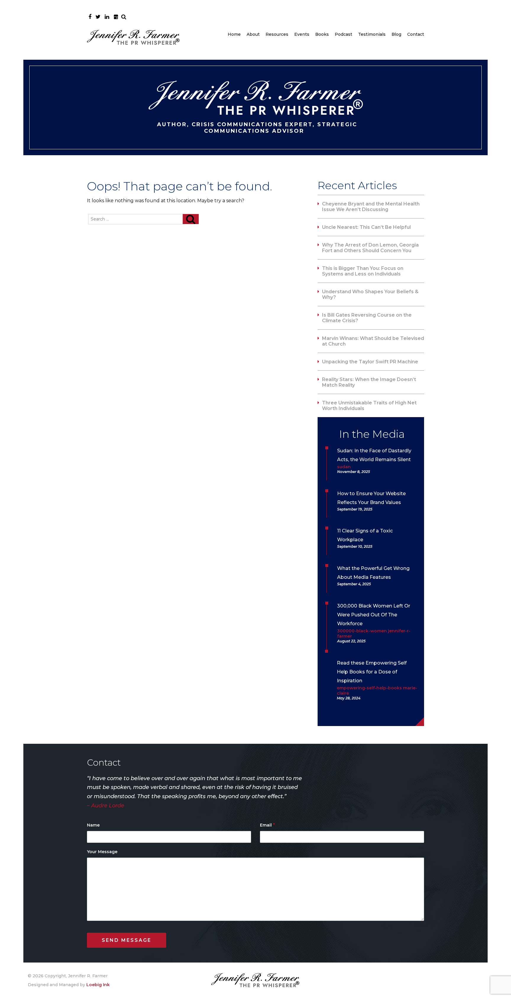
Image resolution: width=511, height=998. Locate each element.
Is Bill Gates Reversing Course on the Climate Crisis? (367, 317)
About (253, 34)
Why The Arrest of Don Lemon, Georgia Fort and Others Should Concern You (370, 247)
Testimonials (372, 34)
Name (93, 825)
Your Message (102, 851)
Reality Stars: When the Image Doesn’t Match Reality (369, 382)
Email (267, 825)
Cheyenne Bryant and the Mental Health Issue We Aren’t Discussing (371, 206)
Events (301, 34)
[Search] (191, 219)
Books (322, 34)
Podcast (343, 34)
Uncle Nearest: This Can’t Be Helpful (366, 227)
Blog (396, 34)
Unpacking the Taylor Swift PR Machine (370, 361)
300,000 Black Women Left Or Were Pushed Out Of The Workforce (373, 614)
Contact (415, 34)
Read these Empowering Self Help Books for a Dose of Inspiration (372, 671)
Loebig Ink (98, 984)
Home (234, 34)
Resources (277, 34)
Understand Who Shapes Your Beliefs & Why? (370, 294)
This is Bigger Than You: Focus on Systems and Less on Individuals (362, 271)
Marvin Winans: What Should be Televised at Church (373, 341)
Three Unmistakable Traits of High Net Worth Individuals (369, 405)
